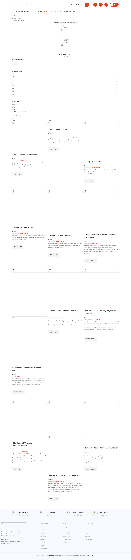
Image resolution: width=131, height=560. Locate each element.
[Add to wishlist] (14, 170)
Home (14, 18)
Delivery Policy (67, 536)
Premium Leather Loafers (59, 235)
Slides (86, 241)
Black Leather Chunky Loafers (25, 155)
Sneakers (50, 315)
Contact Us (88, 539)
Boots (14, 374)
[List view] (13, 113)
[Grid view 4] (19, 113)
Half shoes (43, 536)
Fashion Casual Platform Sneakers (62, 311)
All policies (66, 542)
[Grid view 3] (16, 113)
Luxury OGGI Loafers (93, 161)
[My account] (95, 4)
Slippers (42, 533)
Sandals (42, 545)
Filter (15, 64)
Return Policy (66, 533)
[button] (17, 174)
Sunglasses (43, 548)
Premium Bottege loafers (23, 227)
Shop (86, 530)
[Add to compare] (14, 151)
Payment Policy (67, 539)
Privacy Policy (66, 527)
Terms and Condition (69, 530)
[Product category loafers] (65, 36)
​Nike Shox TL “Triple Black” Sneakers (63, 475)
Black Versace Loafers (57, 130)
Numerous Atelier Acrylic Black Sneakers (101, 448)
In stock (14, 108)
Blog (86, 533)
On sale (14, 104)
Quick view (14, 178)
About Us (88, 536)
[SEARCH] (87, 5)
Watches (42, 542)
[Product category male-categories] (65, 51)
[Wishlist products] (100, 4)
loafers (14, 159)
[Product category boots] (65, 25)
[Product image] (29, 339)
